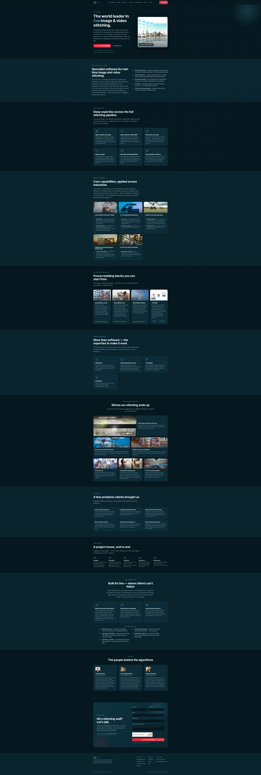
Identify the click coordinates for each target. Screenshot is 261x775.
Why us (145, 2)
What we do (112, 2)
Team (150, 2)
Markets (119, 2)
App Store (155, 321)
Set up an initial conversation (102, 45)
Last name (151, 706)
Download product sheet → (101, 321)
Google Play (161, 321)
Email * (133, 712)
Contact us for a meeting (148, 739)
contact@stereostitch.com (112, 733)
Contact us (163, 2)
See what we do (117, 45)
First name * (134, 706)
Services (131, 2)
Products (124, 2)
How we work (138, 2)
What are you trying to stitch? (138, 724)
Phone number (135, 718)
